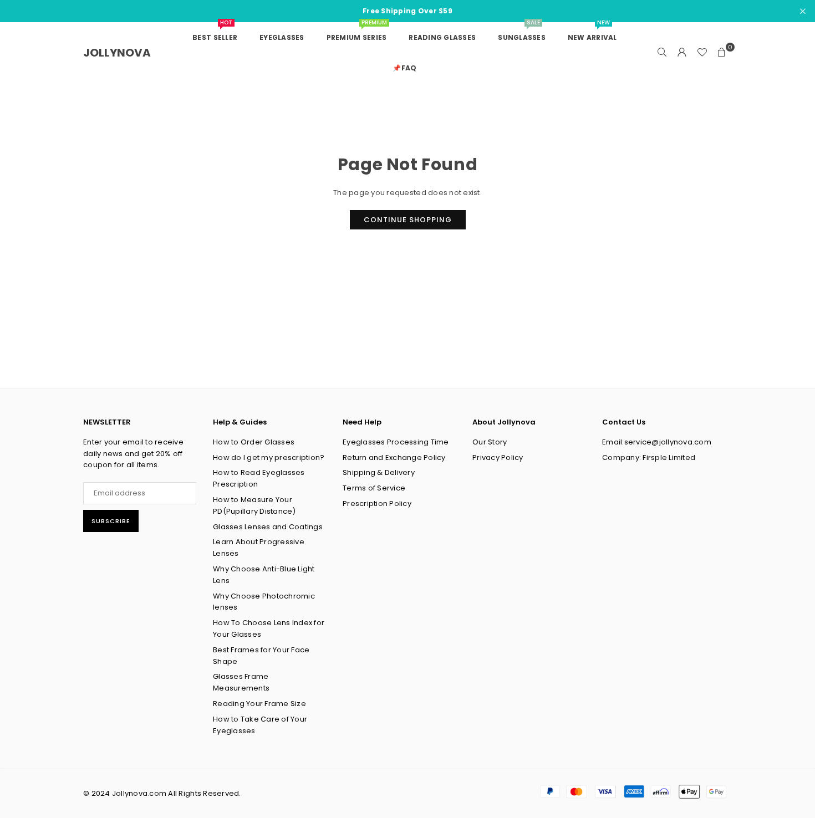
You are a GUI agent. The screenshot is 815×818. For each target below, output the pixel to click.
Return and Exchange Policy (394, 457)
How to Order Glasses (253, 442)
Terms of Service (374, 488)
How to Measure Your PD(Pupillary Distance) (254, 505)
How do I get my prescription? (269, 457)
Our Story (489, 442)
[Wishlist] (702, 53)
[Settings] (682, 53)
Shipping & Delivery (379, 472)
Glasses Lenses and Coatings (268, 527)
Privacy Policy (497, 457)
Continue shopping (408, 219)
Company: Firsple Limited (648, 457)
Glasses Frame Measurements (241, 682)
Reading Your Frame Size (259, 703)
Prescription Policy (377, 503)
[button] (722, 53)
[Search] (662, 53)
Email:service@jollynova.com (656, 442)
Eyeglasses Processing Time (396, 442)
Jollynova (117, 52)
